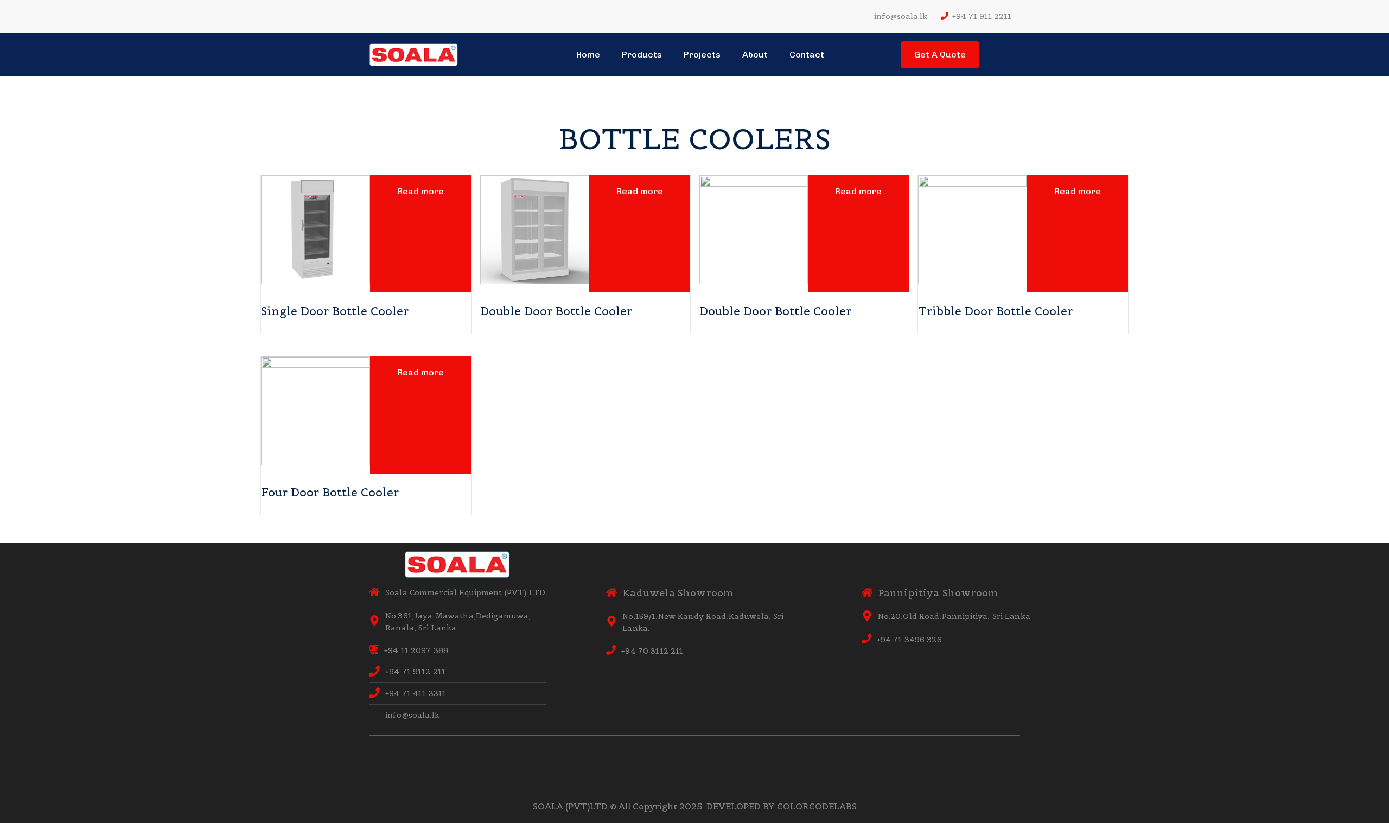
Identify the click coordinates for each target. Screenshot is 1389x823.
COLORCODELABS (817, 806)
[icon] (383, 16)
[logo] (414, 53)
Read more (420, 191)
